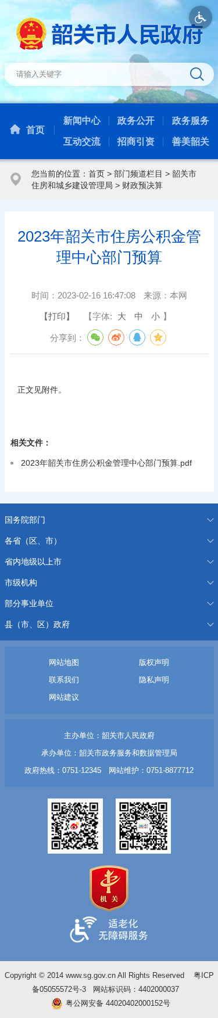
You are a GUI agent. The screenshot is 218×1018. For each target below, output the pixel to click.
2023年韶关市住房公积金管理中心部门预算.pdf (106, 462)
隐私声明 (154, 679)
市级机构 (21, 582)
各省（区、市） (33, 540)
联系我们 (64, 679)
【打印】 (57, 316)
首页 (35, 130)
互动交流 (82, 141)
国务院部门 (25, 519)
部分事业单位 (29, 603)
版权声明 (154, 662)
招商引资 (136, 141)
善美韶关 (190, 141)
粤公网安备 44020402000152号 (118, 1003)
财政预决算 (142, 185)
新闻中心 (82, 120)
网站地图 (64, 662)
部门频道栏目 (138, 173)
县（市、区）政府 (37, 624)
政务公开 (136, 120)
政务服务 (190, 120)
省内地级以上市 (33, 561)
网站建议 (64, 697)
